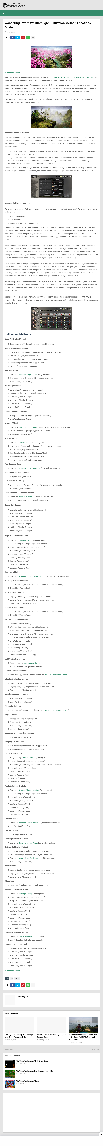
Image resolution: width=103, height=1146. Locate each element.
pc (14, 32)
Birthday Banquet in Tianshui (56, 675)
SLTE (8, 32)
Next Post (95, 1049)
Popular (8, 1056)
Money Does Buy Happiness (30, 858)
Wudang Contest (29, 757)
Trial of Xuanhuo (25, 937)
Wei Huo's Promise (26, 497)
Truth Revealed (25, 442)
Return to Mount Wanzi (28, 843)
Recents (16, 1056)
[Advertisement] (51, 1113)
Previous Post (9, 1049)
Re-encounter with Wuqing (29, 468)
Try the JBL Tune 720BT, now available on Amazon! (72, 77)
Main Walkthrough (12, 72)
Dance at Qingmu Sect (28, 374)
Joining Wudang (25, 894)
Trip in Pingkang (25, 540)
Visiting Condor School (28, 427)
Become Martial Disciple (29, 790)
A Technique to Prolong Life (30, 576)
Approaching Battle (32, 663)
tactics (17, 978)
